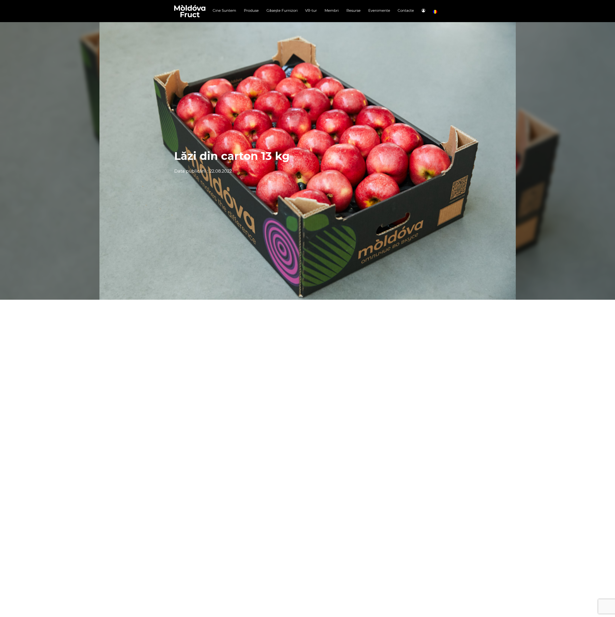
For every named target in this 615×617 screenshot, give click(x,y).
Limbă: (435, 11)
